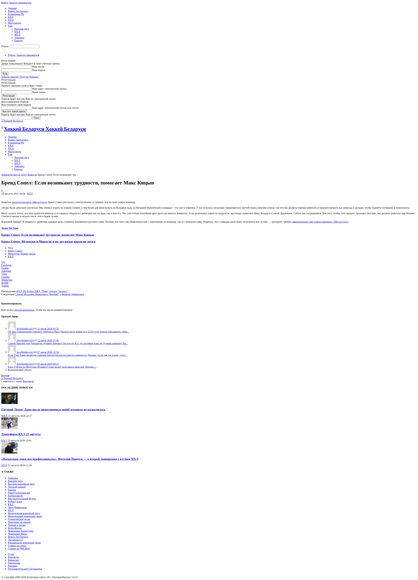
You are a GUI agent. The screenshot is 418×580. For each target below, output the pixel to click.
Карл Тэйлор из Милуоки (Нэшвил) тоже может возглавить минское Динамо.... (52, 366)
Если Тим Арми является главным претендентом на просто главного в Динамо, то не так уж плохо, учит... (67, 355)
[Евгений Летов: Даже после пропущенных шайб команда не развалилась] (9, 403)
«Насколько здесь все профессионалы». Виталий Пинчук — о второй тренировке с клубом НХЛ (69, 459)
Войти (4, 2)
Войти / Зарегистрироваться (23, 55)
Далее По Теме (9, 228)
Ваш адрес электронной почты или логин (55, 107)
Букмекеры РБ (16, 14)
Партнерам (14, 563)
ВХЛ (17, 31)
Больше (5, 375)
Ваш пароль (38, 70)
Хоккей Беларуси (11, 174)
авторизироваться (24, 310)
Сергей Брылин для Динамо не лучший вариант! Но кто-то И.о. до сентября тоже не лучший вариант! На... (68, 343)
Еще (10, 25)
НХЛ (11, 20)
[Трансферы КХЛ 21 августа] (9, 428)
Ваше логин (39, 92)
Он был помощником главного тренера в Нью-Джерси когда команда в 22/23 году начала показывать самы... (68, 331)
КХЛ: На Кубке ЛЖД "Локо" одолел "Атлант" (42, 291)
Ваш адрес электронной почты (49, 88)
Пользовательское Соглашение (25, 568)
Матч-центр (14, 23)
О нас (11, 554)
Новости (32, 174)
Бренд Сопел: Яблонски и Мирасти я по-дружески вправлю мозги (48, 241)
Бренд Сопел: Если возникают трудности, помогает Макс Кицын (47, 235)
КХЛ (10, 17)
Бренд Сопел (15, 250)
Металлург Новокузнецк (21, 253)
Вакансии (13, 560)
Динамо (12, 8)
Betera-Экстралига (18, 11)
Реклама (12, 565)
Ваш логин (38, 66)
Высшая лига (21, 28)
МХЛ (17, 34)
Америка (19, 37)
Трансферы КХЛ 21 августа (21, 434)
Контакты (28, 381)
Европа (18, 40)
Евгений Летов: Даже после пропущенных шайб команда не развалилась (53, 409)
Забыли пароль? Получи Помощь (19, 76)
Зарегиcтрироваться (20, 2)
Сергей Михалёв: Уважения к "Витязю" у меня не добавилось (49, 294)
